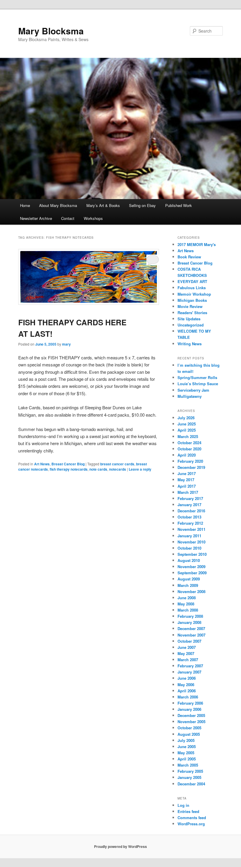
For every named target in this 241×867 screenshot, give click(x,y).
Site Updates (189, 318)
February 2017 (190, 498)
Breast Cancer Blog (68, 464)
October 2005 (189, 727)
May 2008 (186, 604)
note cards (98, 469)
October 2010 (189, 548)
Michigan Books (192, 300)
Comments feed (192, 817)
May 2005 (186, 752)
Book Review (189, 257)
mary (66, 344)
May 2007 (186, 653)
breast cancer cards (117, 464)
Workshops (93, 218)
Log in (183, 805)
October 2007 (189, 641)
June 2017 (187, 473)
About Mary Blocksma (58, 205)
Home (25, 205)
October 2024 (189, 442)
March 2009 (188, 585)
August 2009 (189, 579)
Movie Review (190, 306)
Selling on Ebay (142, 205)
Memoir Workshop (194, 294)
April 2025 (187, 430)
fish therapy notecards (69, 469)
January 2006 (189, 709)
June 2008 (187, 597)
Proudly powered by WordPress (120, 846)
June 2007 (187, 647)
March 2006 (188, 697)
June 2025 (187, 424)
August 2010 (189, 560)
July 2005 (186, 740)
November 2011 (191, 529)
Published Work (178, 205)
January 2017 (189, 504)
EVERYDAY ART (192, 281)
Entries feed (188, 811)
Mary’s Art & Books (103, 205)
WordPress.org (191, 823)
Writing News (190, 343)
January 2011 (189, 535)
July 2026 (186, 417)
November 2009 (191, 566)
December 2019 (191, 467)
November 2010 (191, 542)
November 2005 (191, 721)
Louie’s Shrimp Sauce (198, 383)
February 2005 (190, 771)
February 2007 (190, 666)
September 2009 (192, 572)
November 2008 (191, 591)
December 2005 (191, 715)
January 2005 (189, 777)
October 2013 (189, 517)
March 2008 (188, 610)
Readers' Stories (192, 312)
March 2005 (188, 765)
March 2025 (188, 436)
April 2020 (187, 455)
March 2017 (188, 492)
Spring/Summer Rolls (197, 377)
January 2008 (189, 622)
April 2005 (187, 759)
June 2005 (187, 746)
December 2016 (191, 511)
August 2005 (189, 734)
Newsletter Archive (36, 218)
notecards (117, 469)
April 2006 (187, 690)
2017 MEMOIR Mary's (197, 244)
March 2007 (188, 659)
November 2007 (191, 635)
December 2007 (191, 628)
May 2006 (186, 684)
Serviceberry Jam (193, 390)
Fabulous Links (192, 287)
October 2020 (189, 449)
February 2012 (190, 523)
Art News (42, 464)
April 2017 (187, 486)
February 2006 (190, 703)
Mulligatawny (190, 396)
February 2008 (190, 616)
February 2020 (190, 461)
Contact (67, 218)
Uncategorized (191, 325)
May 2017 (186, 479)
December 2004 (191, 784)
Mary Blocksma (51, 30)
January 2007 (189, 672)
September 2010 (192, 554)
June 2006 (187, 678)
